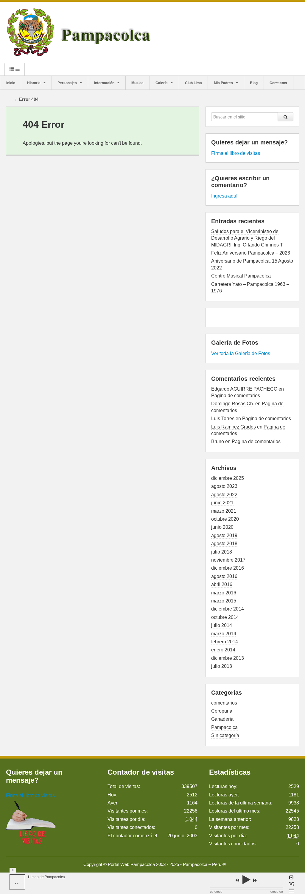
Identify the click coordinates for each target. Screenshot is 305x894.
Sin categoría (225, 735)
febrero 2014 (224, 641)
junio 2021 (222, 502)
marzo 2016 (223, 592)
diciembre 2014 (227, 608)
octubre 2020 (225, 519)
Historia (34, 82)
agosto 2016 (224, 576)
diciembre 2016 (227, 568)
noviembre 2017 (228, 559)
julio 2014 (221, 625)
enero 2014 (223, 649)
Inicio (10, 82)
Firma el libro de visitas (235, 153)
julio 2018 (221, 551)
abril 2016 (221, 584)
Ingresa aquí (224, 195)
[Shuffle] (291, 884)
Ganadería (222, 719)
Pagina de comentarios (235, 395)
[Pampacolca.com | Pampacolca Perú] (80, 32)
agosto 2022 (224, 494)
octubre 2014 (225, 617)
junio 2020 (222, 527)
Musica (137, 82)
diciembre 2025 (227, 478)
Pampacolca (224, 727)
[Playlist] (291, 891)
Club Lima (193, 82)
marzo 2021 (223, 511)
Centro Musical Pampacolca (241, 275)
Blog (254, 82)
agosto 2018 (224, 543)
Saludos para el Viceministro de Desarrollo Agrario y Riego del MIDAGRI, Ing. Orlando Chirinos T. (247, 238)
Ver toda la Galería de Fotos (240, 353)
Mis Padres (223, 82)
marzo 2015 (223, 600)
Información (104, 82)
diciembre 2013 (227, 658)
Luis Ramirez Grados (233, 426)
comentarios (224, 702)
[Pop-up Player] (291, 877)
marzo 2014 (223, 633)
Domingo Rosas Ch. (232, 403)
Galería (161, 82)
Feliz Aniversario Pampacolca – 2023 (250, 252)
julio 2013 (221, 666)
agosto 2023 (224, 486)
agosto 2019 (224, 535)
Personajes (67, 82)
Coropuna (221, 710)
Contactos (278, 82)
